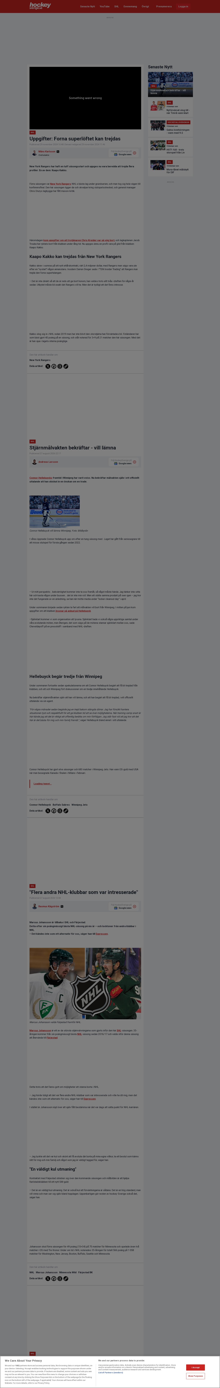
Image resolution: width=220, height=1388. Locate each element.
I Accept (195, 1367)
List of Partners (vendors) (110, 1372)
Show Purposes (195, 1376)
